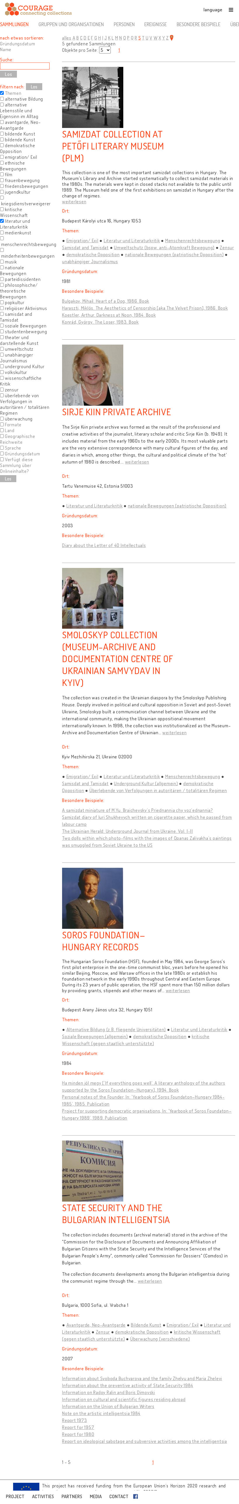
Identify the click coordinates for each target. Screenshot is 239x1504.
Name (5, 49)
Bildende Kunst (146, 1325)
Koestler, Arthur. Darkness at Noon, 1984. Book (109, 315)
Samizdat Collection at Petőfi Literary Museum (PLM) (113, 146)
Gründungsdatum (17, 44)
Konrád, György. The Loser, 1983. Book (100, 322)
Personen (124, 24)
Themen (13, 93)
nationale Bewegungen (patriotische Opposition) (174, 254)
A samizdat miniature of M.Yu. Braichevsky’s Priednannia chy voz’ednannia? (137, 810)
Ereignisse (155, 24)
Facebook (136, 1496)
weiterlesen (74, 201)
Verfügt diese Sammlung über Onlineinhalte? (16, 465)
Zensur (227, 247)
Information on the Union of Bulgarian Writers (108, 1406)
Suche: (7, 60)
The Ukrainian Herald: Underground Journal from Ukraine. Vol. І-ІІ (127, 831)
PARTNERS (71, 1496)
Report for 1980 (78, 1434)
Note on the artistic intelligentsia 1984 (101, 1413)
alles (66, 38)
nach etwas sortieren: (22, 38)
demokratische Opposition (93, 254)
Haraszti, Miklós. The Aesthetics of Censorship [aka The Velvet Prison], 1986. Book (145, 308)
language (212, 9)
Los (34, 87)
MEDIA (96, 1496)
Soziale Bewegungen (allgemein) (95, 1036)
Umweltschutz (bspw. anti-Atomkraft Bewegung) (164, 247)
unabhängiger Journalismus (90, 261)
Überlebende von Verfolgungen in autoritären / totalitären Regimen (158, 790)
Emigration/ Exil (82, 240)
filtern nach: (12, 87)
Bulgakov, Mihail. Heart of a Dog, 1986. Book (105, 301)
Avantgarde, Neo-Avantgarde (96, 1325)
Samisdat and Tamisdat (85, 247)
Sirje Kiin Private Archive (116, 412)
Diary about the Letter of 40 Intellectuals (104, 545)
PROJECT (15, 1496)
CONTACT (119, 1496)
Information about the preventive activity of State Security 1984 (127, 1385)
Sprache (13, 448)
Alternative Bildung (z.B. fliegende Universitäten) (116, 1029)
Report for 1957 (78, 1427)
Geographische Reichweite (17, 439)
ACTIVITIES (43, 1496)
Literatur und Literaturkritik (132, 240)
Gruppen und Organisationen (71, 24)
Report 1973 (74, 1420)
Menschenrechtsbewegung (192, 240)
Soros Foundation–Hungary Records (103, 941)
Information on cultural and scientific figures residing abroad (124, 1399)
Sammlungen (14, 24)
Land (10, 430)
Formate (13, 424)
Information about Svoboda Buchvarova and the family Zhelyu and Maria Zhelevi (142, 1378)
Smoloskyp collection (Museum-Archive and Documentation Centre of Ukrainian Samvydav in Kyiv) (117, 658)
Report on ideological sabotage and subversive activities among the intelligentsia (144, 1441)
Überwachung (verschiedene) (160, 1339)
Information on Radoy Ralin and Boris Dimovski (108, 1392)
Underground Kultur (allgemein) (146, 783)
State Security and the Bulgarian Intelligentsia (116, 1213)
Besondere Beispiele (198, 24)
